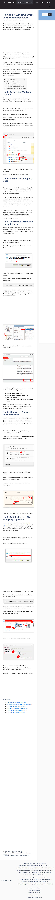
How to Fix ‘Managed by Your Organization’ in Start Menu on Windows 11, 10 (35, 884)
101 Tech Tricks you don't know (34, 888)
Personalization (8, 851)
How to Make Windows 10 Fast (35, 897)
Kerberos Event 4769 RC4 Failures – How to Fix (35, 863)
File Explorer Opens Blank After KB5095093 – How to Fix (35, 881)
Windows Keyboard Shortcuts (35, 895)
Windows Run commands (35, 890)
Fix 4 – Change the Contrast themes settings (14, 86)
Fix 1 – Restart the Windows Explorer (12, 81)
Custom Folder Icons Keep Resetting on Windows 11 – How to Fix (34, 865)
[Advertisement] (18, 41)
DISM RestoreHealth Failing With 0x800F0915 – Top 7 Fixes (35, 877)
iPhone (42, 2)
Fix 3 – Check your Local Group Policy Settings (14, 85)
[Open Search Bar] (50, 6)
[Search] (50, 14)
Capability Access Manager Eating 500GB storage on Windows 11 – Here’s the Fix (35, 867)
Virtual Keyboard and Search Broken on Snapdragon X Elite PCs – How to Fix (34, 870)
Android (36, 2)
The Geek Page (9, 2)
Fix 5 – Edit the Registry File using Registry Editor (15, 88)
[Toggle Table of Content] (24, 80)
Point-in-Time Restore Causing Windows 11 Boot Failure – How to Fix (35, 872)
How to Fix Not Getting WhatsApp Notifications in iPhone (17, 855)
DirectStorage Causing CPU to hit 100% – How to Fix (35, 874)
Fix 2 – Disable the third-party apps (12, 83)
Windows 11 (29, 2)
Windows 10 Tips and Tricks (34, 892)
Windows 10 (21, 2)
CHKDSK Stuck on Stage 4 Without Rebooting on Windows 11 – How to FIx (35, 879)
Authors (48, 2)
